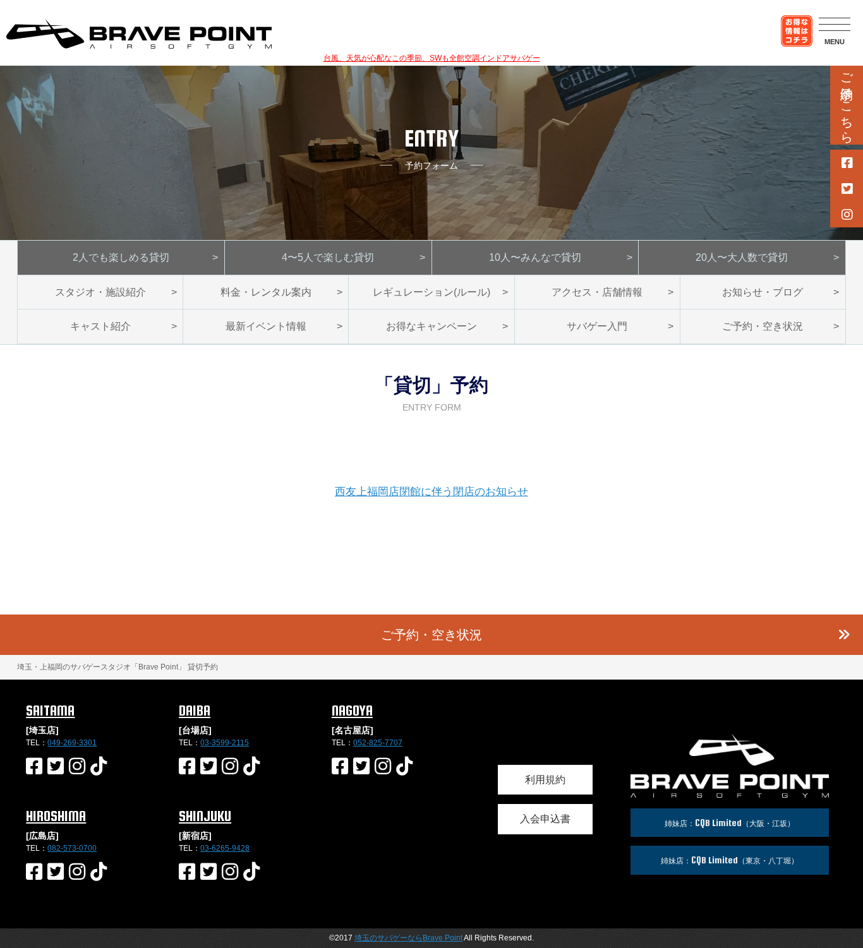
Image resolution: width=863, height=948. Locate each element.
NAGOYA (352, 710)
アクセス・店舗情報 (597, 292)
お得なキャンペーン (431, 326)
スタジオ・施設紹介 (100, 292)
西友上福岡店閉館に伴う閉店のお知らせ (431, 492)
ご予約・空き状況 (762, 326)
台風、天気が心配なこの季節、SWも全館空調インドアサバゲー (431, 58)
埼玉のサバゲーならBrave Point (408, 937)
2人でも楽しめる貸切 (121, 257)
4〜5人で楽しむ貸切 (328, 257)
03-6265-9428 (225, 848)
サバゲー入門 (597, 326)
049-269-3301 (72, 742)
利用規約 (545, 779)
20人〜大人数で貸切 (742, 257)
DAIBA (194, 710)
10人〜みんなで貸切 (535, 257)
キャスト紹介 (100, 326)
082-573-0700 (72, 848)
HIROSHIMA (56, 816)
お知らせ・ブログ (762, 292)
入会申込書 (545, 818)
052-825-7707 (377, 742)
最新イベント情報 (266, 326)
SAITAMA (50, 710)
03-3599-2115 (224, 742)
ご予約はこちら (847, 100)
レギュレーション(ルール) (431, 292)
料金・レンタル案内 (265, 292)
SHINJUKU (205, 816)
